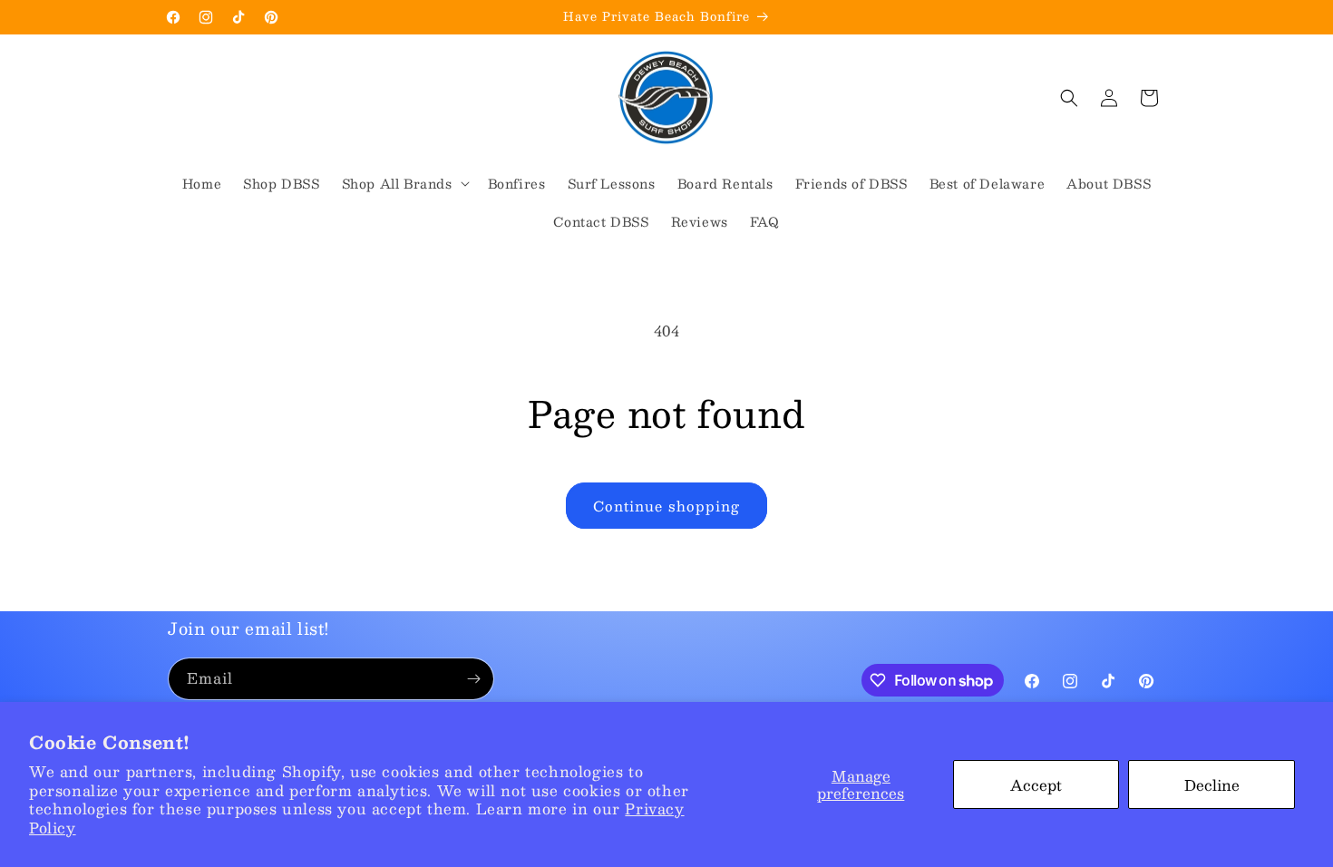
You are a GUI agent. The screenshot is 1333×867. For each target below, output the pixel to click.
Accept (1036, 785)
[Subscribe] (473, 679)
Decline (1212, 785)
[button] (404, 183)
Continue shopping (666, 505)
